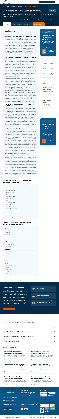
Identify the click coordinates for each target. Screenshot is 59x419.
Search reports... (44, 1)
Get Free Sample (44, 51)
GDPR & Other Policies (48, 417)
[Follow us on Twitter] (22, 409)
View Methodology (9, 308)
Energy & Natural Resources (16, 6)
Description (7, 24)
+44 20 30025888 (27, 395)
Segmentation (27, 24)
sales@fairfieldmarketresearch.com (29, 404)
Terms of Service (37, 417)
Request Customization (51, 51)
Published (7, 6)
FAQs (55, 417)
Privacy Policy (29, 417)
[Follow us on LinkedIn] (27, 409)
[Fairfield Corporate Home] (11, 392)
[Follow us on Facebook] (25, 409)
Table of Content (17, 24)
